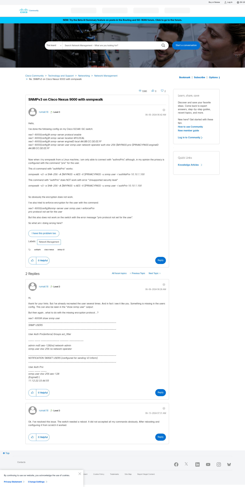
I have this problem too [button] (44, 233)
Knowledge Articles (188, 164)
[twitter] (187, 464)
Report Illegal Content (146, 474)
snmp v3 (61, 250)
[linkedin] (197, 464)
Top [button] (7, 453)
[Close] (79, 473)
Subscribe (199, 78)
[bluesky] (229, 464)
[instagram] (219, 464)
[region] (41, 478)
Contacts (21, 462)
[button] (32, 260)
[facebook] (176, 464)
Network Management (105, 76)
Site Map (128, 474)
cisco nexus (49, 250)
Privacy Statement (13, 481)
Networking (84, 76)
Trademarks (114, 474)
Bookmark (184, 78)
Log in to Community (189, 137)
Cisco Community (34, 76)
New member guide (188, 130)
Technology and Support (61, 76)
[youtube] (208, 464)
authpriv (37, 250)
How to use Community (190, 126)
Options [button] (213, 78)
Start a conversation (186, 45)
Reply (160, 260)
